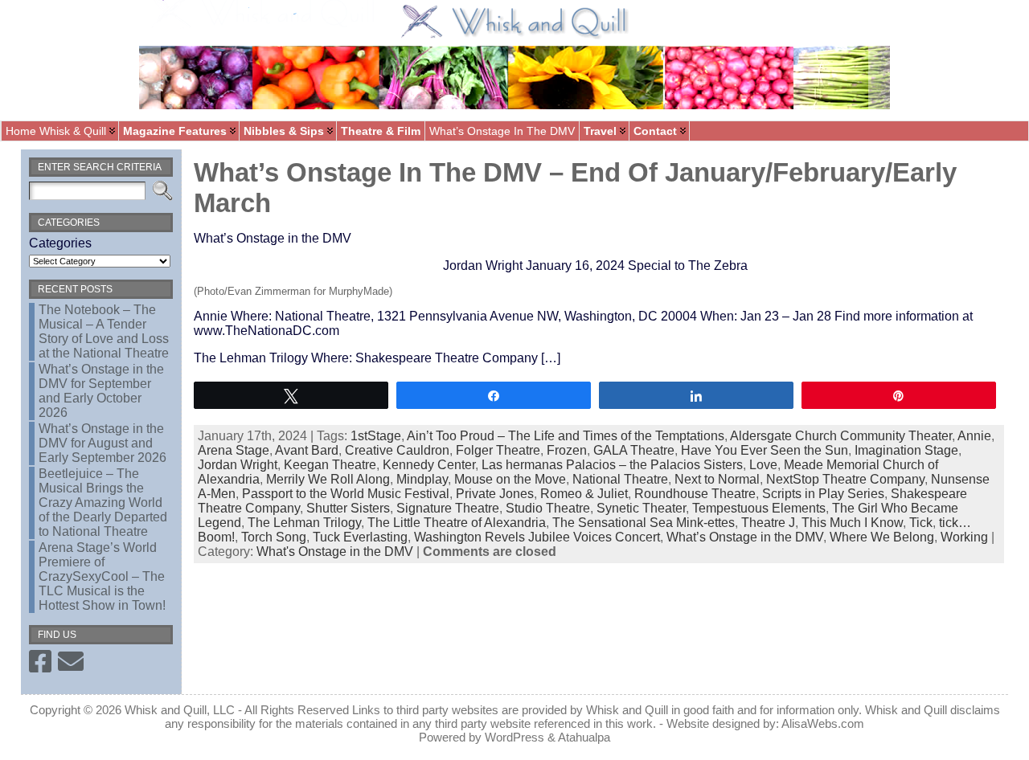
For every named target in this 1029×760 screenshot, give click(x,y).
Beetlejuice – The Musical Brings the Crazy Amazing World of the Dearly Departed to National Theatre (103, 502)
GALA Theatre (633, 450)
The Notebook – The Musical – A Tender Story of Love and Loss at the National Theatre (104, 331)
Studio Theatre (548, 508)
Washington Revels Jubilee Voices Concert (537, 537)
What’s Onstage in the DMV (744, 537)
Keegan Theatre (330, 465)
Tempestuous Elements (759, 508)
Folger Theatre (498, 450)
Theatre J (768, 522)
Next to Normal (717, 479)
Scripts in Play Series (823, 494)
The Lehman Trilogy (304, 522)
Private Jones (495, 494)
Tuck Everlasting (360, 537)
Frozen (567, 450)
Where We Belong (882, 537)
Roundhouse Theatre (695, 494)
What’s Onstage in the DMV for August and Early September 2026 (102, 443)
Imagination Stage (906, 450)
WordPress (514, 737)
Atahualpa (584, 737)
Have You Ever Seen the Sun (764, 450)
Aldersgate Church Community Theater (841, 436)
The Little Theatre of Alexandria (456, 522)
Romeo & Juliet (584, 494)
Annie (974, 436)
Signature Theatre (447, 508)
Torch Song (273, 537)
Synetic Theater (641, 508)
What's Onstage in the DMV (334, 551)
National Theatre (620, 479)
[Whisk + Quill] (514, 60)
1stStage (376, 436)
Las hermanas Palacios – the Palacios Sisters (612, 465)
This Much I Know (852, 522)
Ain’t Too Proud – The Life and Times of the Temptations (565, 436)
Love (763, 465)
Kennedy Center (429, 465)
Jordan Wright (237, 465)
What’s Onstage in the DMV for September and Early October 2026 (101, 390)
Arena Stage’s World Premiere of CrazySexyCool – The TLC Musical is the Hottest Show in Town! (102, 576)
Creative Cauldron (397, 450)
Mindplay (422, 479)
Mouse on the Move (510, 479)
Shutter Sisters (348, 508)
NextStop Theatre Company (845, 479)
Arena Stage (233, 450)
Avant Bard (306, 450)
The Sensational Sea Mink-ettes (643, 522)
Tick (921, 522)
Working (964, 537)
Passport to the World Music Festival (345, 494)
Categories (60, 243)
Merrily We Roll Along (328, 479)
